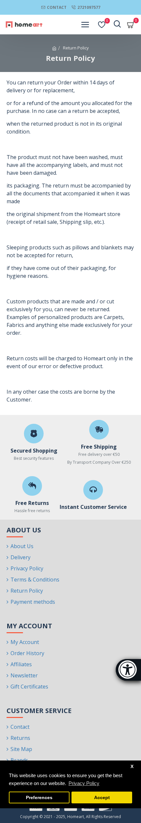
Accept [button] (102, 797)
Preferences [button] (39, 797)
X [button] (132, 766)
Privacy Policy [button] (84, 783)
